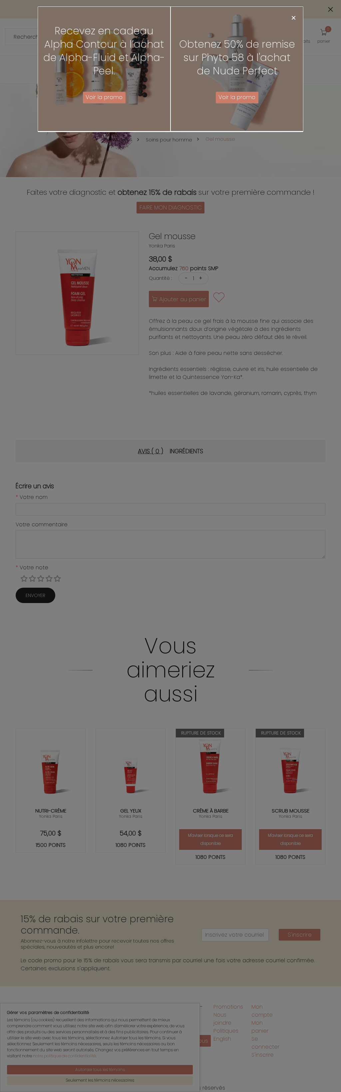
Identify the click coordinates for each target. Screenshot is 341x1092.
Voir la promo (104, 97)
